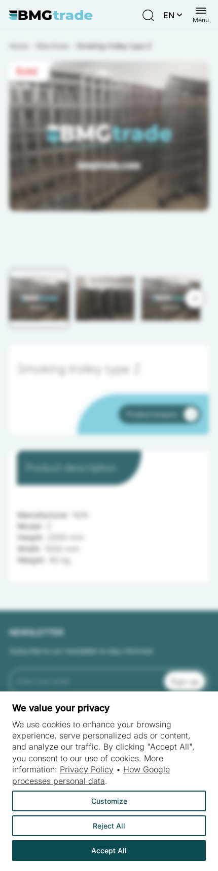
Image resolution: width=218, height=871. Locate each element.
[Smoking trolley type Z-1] (109, 136)
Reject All (109, 825)
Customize (109, 801)
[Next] (195, 298)
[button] (39, 298)
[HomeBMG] (51, 15)
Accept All (109, 850)
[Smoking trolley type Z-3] (109, 136)
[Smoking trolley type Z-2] (109, 136)
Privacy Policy (87, 769)
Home (18, 45)
